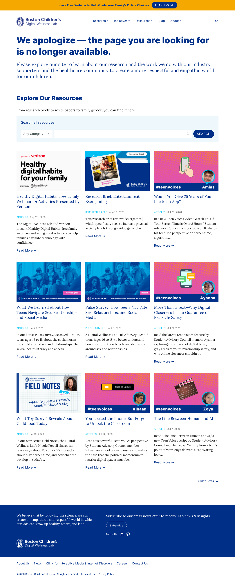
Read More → (27, 250)
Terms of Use (88, 574)
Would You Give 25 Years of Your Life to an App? (183, 199)
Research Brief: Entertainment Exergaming (112, 199)
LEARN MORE (164, 5)
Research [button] (99, 21)
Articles (22, 217)
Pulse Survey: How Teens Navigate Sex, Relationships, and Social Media (116, 312)
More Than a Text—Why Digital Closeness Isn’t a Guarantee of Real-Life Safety (182, 312)
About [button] (174, 21)
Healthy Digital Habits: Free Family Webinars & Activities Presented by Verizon (48, 201)
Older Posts (208, 481)
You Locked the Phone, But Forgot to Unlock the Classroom (116, 421)
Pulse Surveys (95, 328)
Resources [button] (143, 21)
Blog (162, 21)
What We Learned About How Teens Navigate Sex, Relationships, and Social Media (47, 312)
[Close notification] (229, 5)
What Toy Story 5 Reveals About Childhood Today (45, 421)
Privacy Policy (106, 574)
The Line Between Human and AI (183, 418)
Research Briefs (96, 212)
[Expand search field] (216, 21)
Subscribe (116, 525)
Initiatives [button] (120, 21)
